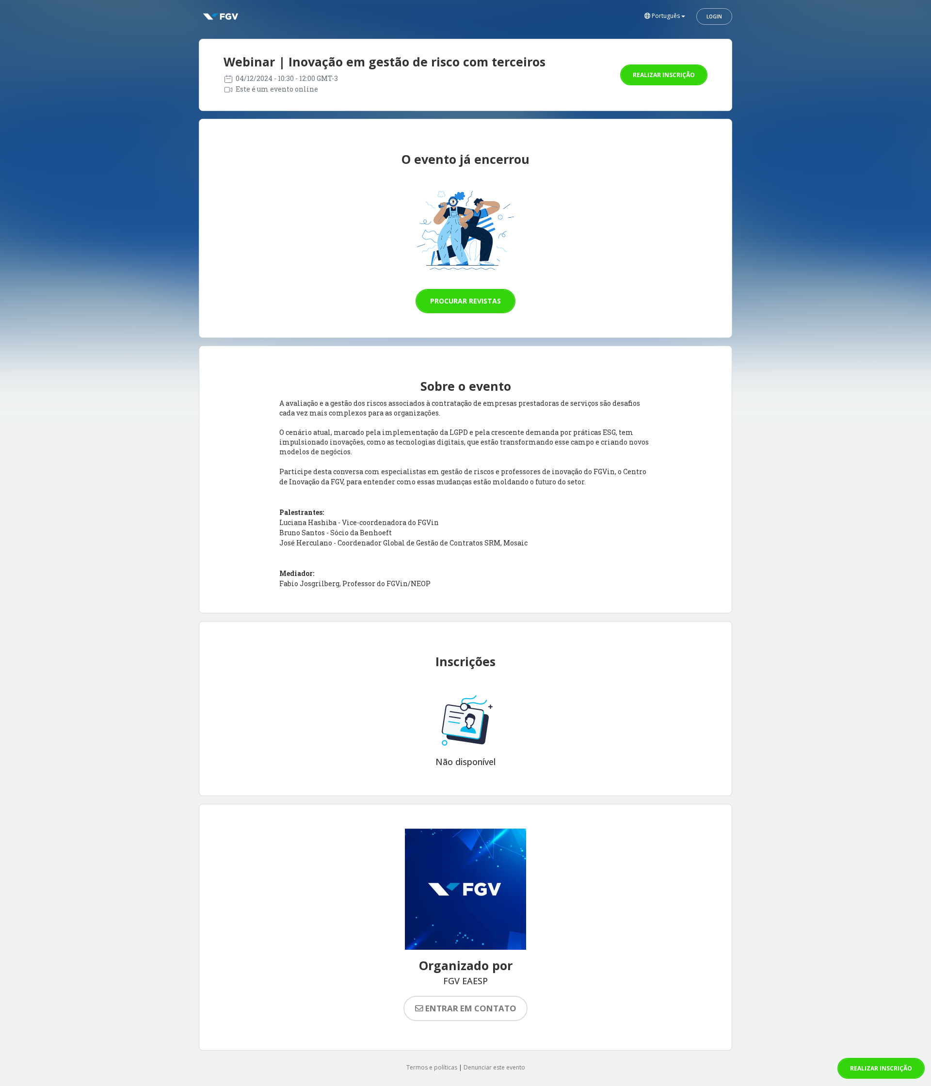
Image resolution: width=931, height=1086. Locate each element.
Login (714, 16)
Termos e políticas (431, 1067)
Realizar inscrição (664, 75)
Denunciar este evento (494, 1067)
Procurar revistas (465, 300)
